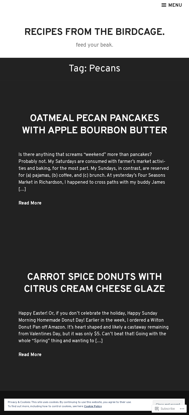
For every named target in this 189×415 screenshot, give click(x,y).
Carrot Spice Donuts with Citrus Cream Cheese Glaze (94, 283)
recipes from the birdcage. (94, 32)
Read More (29, 203)
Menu (174, 5)
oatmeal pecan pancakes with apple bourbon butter (94, 125)
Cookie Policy (93, 406)
